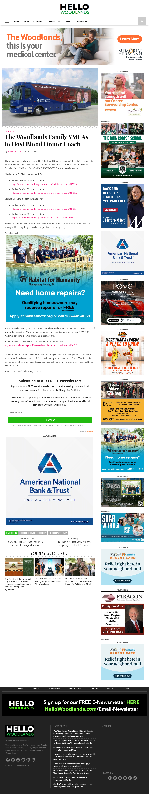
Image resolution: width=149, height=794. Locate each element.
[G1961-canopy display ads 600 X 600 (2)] (122, 116)
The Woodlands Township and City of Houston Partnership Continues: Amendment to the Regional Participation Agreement (18, 584)
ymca (65, 533)
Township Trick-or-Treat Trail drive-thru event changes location (25, 544)
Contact (110, 689)
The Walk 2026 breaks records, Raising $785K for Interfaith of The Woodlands (48, 581)
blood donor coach (27, 533)
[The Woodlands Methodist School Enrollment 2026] (122, 542)
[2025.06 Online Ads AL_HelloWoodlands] (122, 424)
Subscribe (82, 21)
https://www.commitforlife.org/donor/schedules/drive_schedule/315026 (44, 192)
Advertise (95, 689)
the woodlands (55, 533)
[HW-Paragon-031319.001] (122, 634)
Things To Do (54, 21)
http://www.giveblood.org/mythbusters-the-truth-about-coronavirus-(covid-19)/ (40, 345)
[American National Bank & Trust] (49, 523)
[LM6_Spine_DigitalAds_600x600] (122, 227)
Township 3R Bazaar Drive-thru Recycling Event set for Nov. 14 (74, 544)
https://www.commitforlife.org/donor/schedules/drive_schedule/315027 (44, 217)
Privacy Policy (54, 689)
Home (16, 21)
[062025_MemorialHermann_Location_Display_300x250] (122, 584)
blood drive (41, 533)
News (26, 21)
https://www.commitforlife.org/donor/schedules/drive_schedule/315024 (44, 208)
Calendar (38, 21)
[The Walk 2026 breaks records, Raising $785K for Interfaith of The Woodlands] (49, 575)
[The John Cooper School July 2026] (122, 177)
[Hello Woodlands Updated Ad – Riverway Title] (122, 506)
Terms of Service (75, 689)
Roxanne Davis (14, 151)
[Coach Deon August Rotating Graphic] (122, 374)
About (69, 21)
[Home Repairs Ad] (49, 321)
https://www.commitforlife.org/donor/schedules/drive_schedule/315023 (44, 184)
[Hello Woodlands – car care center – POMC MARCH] (122, 324)
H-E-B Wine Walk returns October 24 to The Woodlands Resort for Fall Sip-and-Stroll (78, 581)
